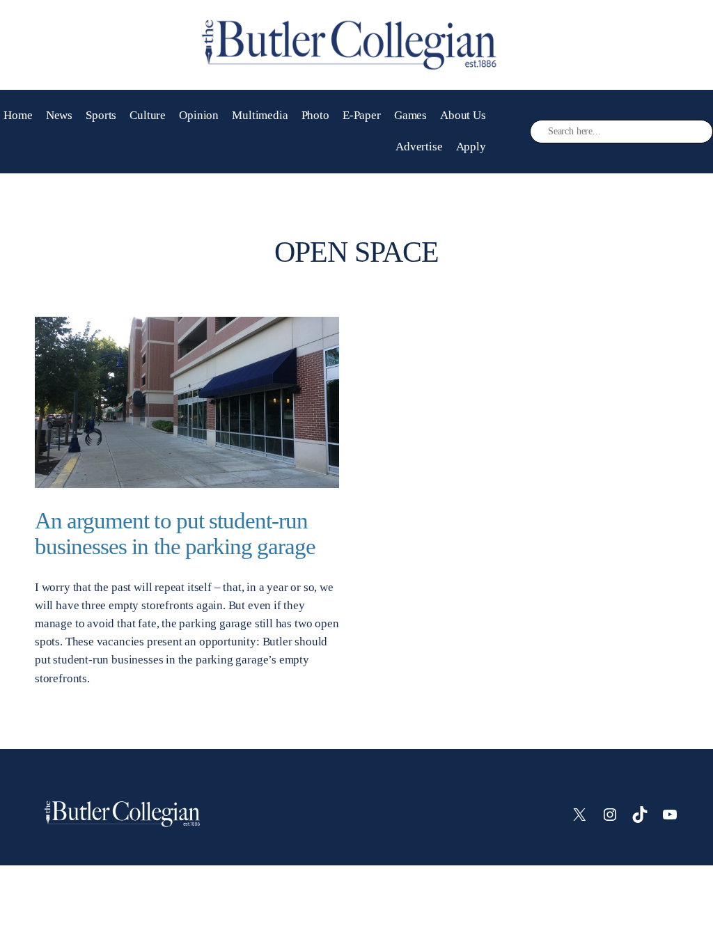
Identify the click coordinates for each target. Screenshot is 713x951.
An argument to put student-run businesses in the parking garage (175, 534)
